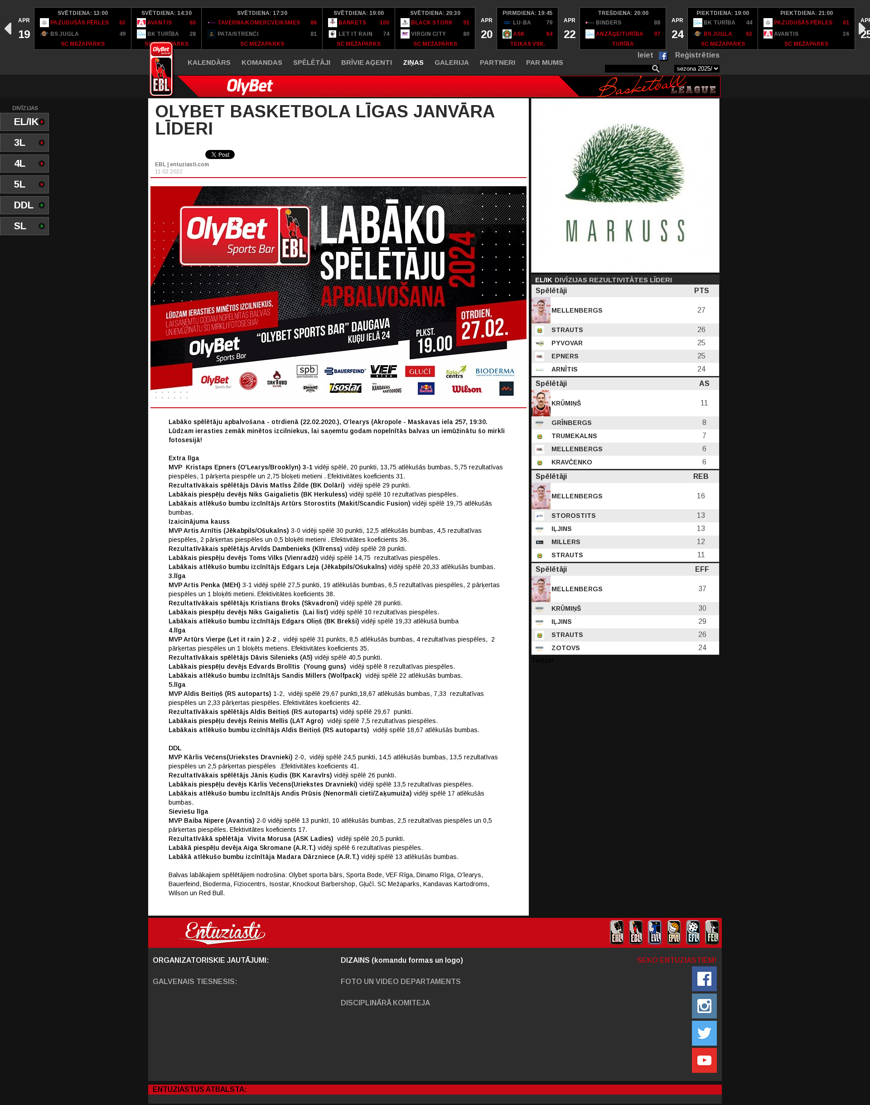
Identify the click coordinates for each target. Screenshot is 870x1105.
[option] (23, 28)
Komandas (262, 62)
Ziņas (413, 62)
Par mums (544, 62)
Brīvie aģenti (366, 62)
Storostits (573, 515)
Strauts (566, 329)
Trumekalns (573, 435)
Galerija (452, 62)
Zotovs (565, 647)
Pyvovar (566, 343)
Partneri (497, 62)
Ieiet (645, 55)
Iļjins (561, 528)
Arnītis (564, 369)
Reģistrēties (697, 55)
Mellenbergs (576, 310)
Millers (565, 541)
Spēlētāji (311, 62)
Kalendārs (209, 62)
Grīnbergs (571, 422)
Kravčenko (571, 462)
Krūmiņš (565, 403)
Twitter (542, 660)
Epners (564, 356)
